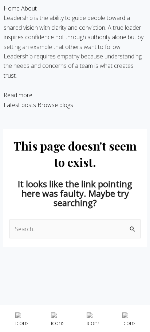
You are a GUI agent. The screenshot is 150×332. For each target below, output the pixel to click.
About (29, 8)
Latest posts (20, 105)
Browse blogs (55, 105)
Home (12, 8)
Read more (18, 95)
